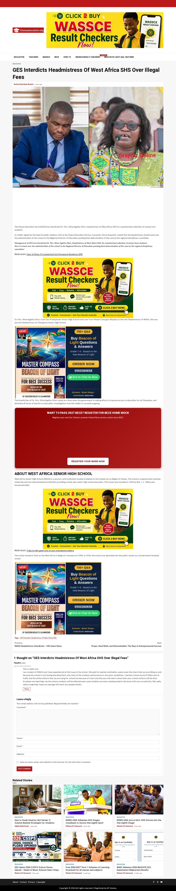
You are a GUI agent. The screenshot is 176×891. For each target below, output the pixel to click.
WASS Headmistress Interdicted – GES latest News (38, 644)
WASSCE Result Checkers (88, 57)
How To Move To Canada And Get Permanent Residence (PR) (54, 254)
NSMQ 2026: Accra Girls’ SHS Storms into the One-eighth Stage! (139, 799)
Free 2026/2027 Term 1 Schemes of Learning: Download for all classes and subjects (88, 847)
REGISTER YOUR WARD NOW (88, 461)
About (15, 882)
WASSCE (46, 57)
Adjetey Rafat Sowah (22, 826)
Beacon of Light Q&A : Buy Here (119, 57)
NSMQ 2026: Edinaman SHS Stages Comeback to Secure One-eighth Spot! (88, 799)
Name (20, 738)
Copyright (40, 882)
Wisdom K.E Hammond (74, 826)
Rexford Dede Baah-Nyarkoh (24, 84)
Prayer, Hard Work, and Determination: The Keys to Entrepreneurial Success (126, 644)
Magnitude (99, 888)
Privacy (31, 882)
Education (19, 57)
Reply (26, 689)
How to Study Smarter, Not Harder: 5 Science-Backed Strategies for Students (37, 799)
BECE (57, 57)
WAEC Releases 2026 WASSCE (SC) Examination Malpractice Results (139, 847)
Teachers (33, 57)
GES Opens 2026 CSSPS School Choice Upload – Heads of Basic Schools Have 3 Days (37, 847)
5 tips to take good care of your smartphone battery (50, 550)
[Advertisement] (88, 207)
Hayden (17, 663)
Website (20, 754)
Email (20, 746)
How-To (67, 57)
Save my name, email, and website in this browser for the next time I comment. (55, 762)
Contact (23, 882)
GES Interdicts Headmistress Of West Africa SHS (38, 638)
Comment (22, 707)
